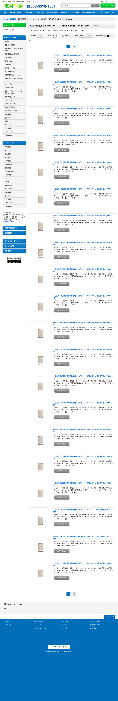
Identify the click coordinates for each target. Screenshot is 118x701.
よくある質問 (9, 246)
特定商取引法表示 (11, 228)
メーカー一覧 (37, 625)
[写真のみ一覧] (104, 36)
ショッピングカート (96, 621)
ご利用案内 (8, 233)
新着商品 (64, 628)
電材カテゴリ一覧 (39, 621)
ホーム (7, 621)
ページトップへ (111, 617)
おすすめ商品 (66, 621)
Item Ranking (65, 625)
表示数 (33, 35)
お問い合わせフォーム (40, 628)
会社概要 (8, 251)
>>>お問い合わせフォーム (11, 221)
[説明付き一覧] (109, 36)
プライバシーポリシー (12, 241)
